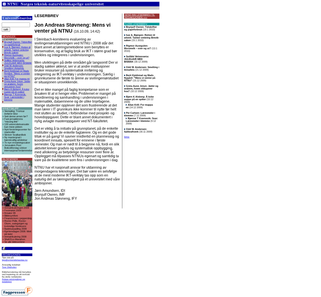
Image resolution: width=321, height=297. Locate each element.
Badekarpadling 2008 (15, 228)
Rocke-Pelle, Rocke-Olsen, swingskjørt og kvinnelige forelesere (16, 223)
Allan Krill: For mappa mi (16, 78)
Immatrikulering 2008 (15, 236)
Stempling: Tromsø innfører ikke (14, 112)
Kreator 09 (10, 213)
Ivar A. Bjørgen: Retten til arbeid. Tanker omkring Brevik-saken (17, 50)
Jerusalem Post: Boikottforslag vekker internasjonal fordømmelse (18, 148)
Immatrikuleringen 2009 (16, 207)
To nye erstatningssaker (17, 142)
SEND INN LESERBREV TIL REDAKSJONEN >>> (139, 16)
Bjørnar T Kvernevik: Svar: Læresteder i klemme (15, 97)
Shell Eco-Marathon (14, 239)
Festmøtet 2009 (12, 210)
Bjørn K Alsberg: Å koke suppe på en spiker (16, 90)
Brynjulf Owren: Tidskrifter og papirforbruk (18, 43)
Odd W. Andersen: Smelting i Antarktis (14, 67)
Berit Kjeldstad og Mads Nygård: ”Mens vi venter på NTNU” (17, 73)
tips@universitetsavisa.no (15, 260)
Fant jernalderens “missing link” (13, 120)
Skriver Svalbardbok (15, 134)
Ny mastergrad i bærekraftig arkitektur (15, 138)
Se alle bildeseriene (14, 242)
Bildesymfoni (11, 215)
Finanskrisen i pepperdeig (18, 218)
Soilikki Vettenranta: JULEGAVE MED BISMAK (18, 61)
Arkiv (126, 137)
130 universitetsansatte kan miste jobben (16, 125)
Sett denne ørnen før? (16, 116)
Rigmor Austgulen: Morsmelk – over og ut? (16, 56)
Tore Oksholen (9, 267)
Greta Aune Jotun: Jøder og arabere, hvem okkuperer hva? (17, 84)
